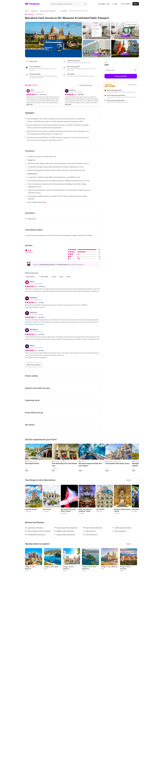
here (44, 202)
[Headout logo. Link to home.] (32, 4)
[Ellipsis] (58, 11)
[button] (53, 39)
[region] (38, 452)
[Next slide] (98, 85)
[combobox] (68, 4)
